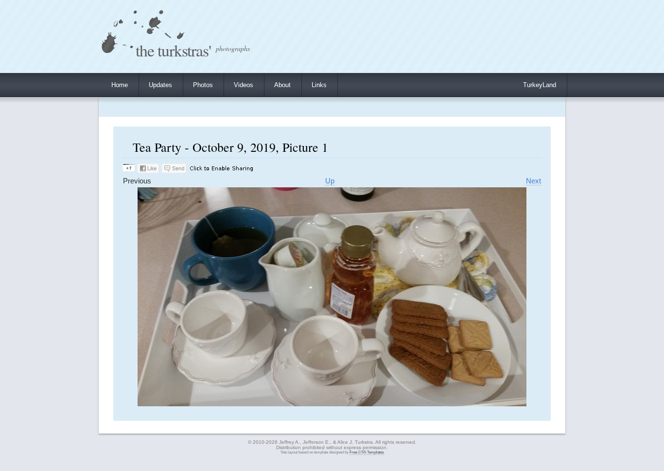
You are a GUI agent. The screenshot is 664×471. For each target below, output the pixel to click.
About (282, 85)
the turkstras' (173, 50)
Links (319, 85)
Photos (203, 85)
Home (119, 85)
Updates (160, 85)
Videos (243, 85)
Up (329, 181)
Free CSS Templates (366, 452)
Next (533, 181)
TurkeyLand (539, 85)
